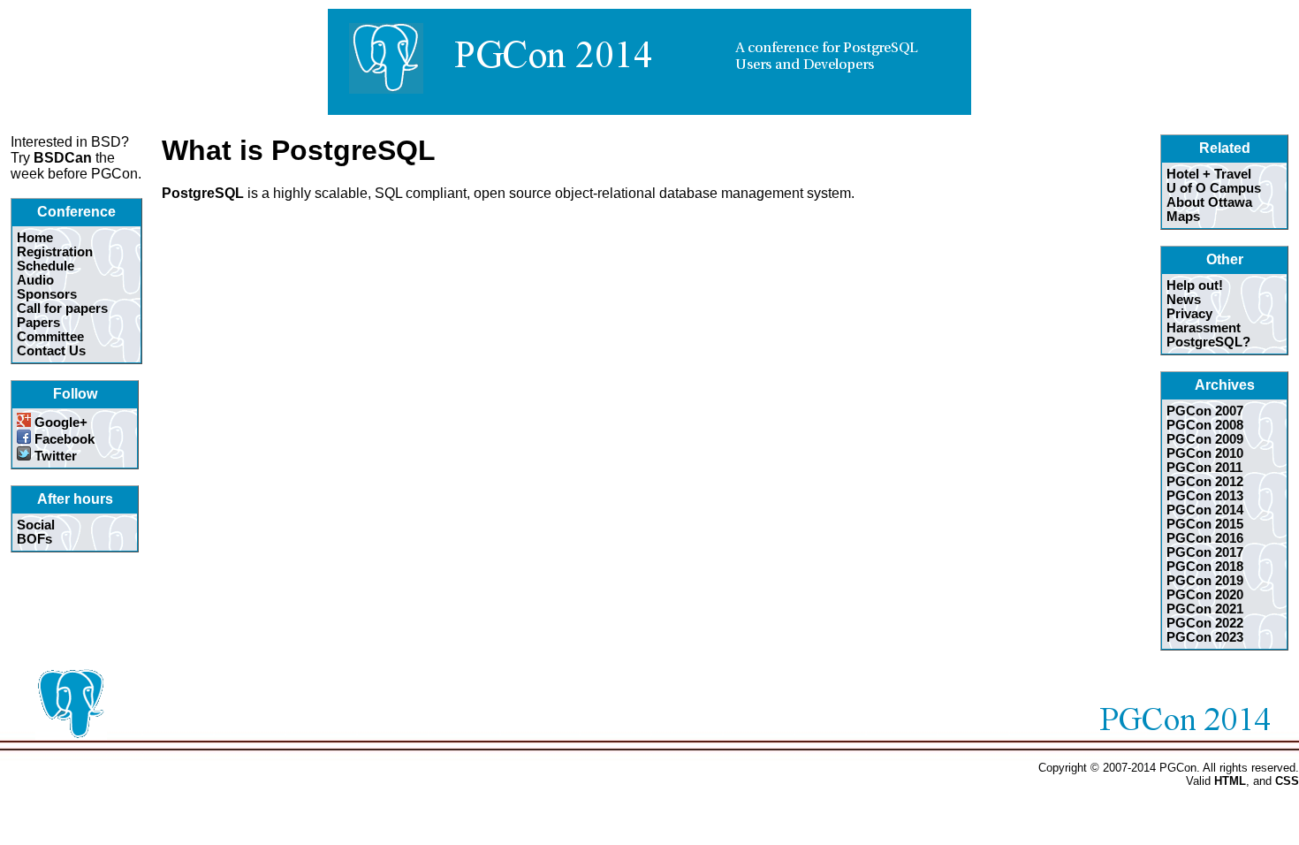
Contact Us (51, 351)
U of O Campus (1213, 188)
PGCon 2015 (1204, 524)
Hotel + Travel (1208, 174)
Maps (1183, 216)
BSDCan (63, 157)
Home (35, 238)
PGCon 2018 (1204, 567)
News (1183, 300)
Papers (38, 323)
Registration (55, 252)
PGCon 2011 (1204, 468)
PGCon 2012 (1204, 482)
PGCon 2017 (1204, 552)
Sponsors (47, 294)
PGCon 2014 (1204, 510)
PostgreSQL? (1208, 342)
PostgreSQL (203, 193)
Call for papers (62, 308)
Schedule (45, 266)
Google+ (59, 422)
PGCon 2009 (1204, 439)
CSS (1287, 781)
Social (36, 525)
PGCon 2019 (1204, 581)
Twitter (54, 456)
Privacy (1189, 314)
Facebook (63, 439)
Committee (50, 337)
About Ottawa (1209, 202)
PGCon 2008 (1204, 425)
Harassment (1203, 328)
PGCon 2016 (1204, 538)
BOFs (34, 539)
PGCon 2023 (1204, 637)
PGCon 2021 (1204, 609)
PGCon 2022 (1204, 623)
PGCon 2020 (1204, 595)
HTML (1230, 781)
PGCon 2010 (1204, 453)
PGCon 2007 (1204, 411)
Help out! (1194, 285)
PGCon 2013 (1204, 496)
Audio (35, 280)
